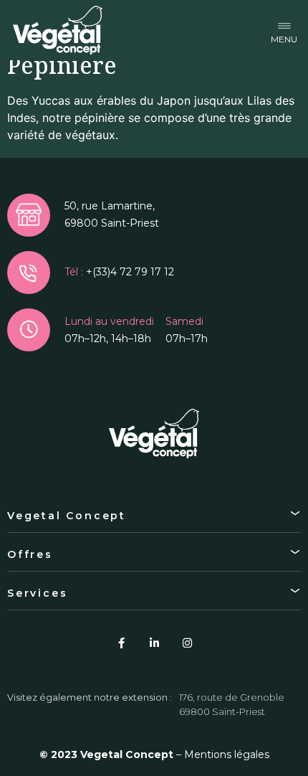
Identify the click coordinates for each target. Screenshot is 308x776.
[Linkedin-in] (154, 642)
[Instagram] (187, 642)
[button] (284, 30)
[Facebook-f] (121, 642)
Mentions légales (226, 754)
